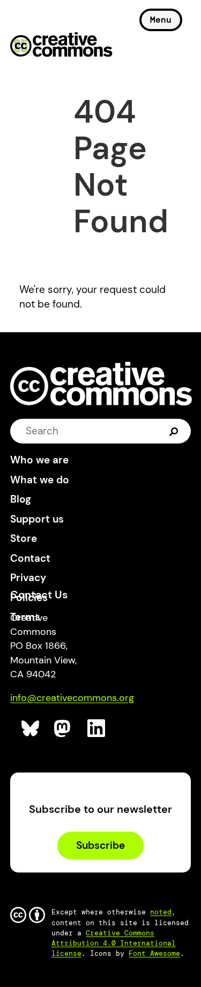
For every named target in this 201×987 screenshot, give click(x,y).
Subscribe (100, 845)
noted (161, 912)
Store (23, 538)
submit (174, 431)
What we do (39, 480)
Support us (37, 519)
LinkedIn (96, 728)
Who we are (39, 460)
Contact (30, 558)
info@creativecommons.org (72, 698)
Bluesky (30, 728)
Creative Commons (61, 45)
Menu (161, 19)
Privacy (28, 577)
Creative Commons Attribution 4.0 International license (113, 943)
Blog (20, 499)
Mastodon (63, 728)
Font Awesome (154, 953)
